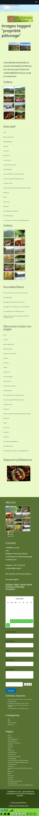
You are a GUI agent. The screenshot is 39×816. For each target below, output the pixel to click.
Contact (5, 367)
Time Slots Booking (8, 215)
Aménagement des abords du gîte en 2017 (14, 302)
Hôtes (9, 720)
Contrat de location (8, 376)
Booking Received (7, 141)
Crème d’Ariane (7, 160)
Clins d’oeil (6, 151)
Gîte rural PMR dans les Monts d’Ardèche (13, 174)
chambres (5, 146)
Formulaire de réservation (9, 164)
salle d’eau (6, 206)
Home (4, 132)
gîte (9, 718)
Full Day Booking (7, 169)
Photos (5, 197)
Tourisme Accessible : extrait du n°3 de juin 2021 (15, 292)
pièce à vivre (6, 201)
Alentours (5, 339)
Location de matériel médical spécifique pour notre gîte (17, 188)
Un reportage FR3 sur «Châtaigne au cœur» (14, 311)
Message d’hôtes (7, 297)
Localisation (6, 409)
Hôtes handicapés (12, 722)
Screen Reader (6, 810)
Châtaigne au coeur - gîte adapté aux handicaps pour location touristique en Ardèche (20, 793)
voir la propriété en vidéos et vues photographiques (16, 220)
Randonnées (11, 724)
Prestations (6, 432)
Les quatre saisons (8, 183)
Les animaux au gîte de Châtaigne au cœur (13, 178)
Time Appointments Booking (10, 211)
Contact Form (6, 155)
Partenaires (6, 192)
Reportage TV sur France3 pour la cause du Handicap (16, 306)
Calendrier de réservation (9, 353)
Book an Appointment (8, 137)
